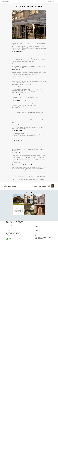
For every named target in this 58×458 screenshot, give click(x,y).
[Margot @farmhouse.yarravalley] (18, 199)
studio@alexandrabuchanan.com (10, 235)
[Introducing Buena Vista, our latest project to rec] (39, 199)
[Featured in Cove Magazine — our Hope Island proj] (29, 199)
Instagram (49, 1)
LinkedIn (54, 1)
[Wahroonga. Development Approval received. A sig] (18, 210)
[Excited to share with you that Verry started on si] (29, 210)
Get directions (36, 226)
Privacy (33, 456)
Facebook (51, 1)
